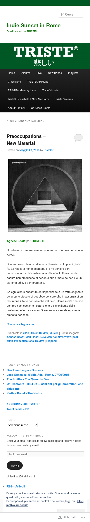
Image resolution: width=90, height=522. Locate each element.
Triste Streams (64, 99)
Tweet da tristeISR (18, 409)
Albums (25, 73)
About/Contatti (16, 108)
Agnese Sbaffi (15, 337)
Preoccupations (24, 341)
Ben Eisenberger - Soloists (25, 370)
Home (11, 73)
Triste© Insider (50, 90)
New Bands (55, 73)
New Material (48, 337)
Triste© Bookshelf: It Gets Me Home (29, 99)
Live (39, 73)
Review (39, 341)
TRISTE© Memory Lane (22, 90)
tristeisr (49, 150)
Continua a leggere (20, 324)
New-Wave (64, 337)
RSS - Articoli (16, 486)
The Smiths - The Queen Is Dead (28, 379)
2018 (26, 333)
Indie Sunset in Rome (34, 25)
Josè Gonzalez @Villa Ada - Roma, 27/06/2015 (38, 374)
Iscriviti (15, 465)
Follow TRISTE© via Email (25, 435)
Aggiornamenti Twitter (23, 403)
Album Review (39, 333)
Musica (54, 333)
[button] (45, 196)
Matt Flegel (32, 337)
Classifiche (14, 81)
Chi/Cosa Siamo (40, 108)
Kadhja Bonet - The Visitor (24, 393)
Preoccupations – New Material (26, 139)
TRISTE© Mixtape (37, 81)
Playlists (73, 73)
